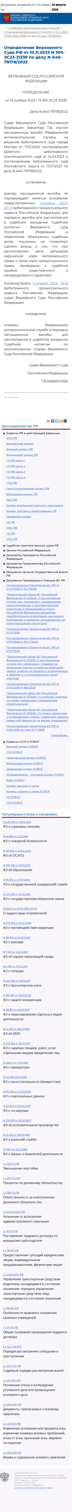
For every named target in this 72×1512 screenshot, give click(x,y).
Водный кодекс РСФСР (22, 746)
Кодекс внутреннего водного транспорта (34, 505)
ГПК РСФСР (14, 752)
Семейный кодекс (18, 516)
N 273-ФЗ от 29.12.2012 (16, 865)
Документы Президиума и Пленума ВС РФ (35, 580)
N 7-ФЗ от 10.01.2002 (15, 952)
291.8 (64, 283)
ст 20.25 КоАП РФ (14, 1211)
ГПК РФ (11, 482)
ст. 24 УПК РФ (11, 1380)
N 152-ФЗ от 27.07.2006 (17, 1091)
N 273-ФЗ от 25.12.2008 (17, 923)
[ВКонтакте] (53, 419)
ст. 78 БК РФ (11, 1250)
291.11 (8, 208)
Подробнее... (60, 735)
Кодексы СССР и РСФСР (22, 741)
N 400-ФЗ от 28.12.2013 (17, 822)
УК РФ (10, 533)
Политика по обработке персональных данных (33, 1488)
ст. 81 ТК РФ (10, 1231)
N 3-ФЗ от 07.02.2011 (15, 966)
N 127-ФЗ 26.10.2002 (15, 1077)
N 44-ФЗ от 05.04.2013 (16, 1106)
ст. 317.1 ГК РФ (11, 1178)
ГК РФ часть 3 (15, 471)
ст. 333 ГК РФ (11, 1163)
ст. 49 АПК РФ (12, 1423)
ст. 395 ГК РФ (11, 1192)
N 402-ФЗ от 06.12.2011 (16, 980)
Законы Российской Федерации (28, 550)
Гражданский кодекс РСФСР (26, 757)
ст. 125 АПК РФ (12, 1452)
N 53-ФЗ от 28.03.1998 (16, 1134)
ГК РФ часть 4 (15, 477)
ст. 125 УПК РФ (12, 1366)
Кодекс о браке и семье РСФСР (28, 791)
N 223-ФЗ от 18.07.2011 (16, 1043)
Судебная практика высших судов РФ (32, 545)
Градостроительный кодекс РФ (27, 488)
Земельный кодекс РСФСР (24, 769)
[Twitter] (57, 419)
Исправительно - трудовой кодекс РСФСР (35, 774)
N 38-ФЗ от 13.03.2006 (16, 937)
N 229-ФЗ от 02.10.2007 (17, 1120)
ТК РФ (10, 522)
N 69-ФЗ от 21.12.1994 (15, 836)
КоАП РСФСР (15, 780)
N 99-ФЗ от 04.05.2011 (16, 1009)
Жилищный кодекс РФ (22, 494)
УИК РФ (11, 527)
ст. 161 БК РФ (11, 1308)
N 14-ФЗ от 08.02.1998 (16, 1029)
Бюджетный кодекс (19, 443)
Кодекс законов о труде (22, 785)
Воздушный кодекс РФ (22, 454)
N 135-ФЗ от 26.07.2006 (17, 995)
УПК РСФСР (14, 802)
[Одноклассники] (61, 419)
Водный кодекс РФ (19, 449)
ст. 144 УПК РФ (12, 1346)
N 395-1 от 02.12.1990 (15, 1149)
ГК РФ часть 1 (15, 460)
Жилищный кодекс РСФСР (24, 763)
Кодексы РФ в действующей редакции (33, 433)
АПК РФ (11, 438)
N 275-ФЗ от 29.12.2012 (16, 894)
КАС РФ (11, 499)
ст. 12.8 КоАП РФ (13, 1274)
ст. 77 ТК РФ (10, 1327)
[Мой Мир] (65, 419)
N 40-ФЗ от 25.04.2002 (17, 850)
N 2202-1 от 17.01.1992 (15, 1062)
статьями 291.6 (53, 203)
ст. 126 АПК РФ (12, 1404)
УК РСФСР (13, 797)
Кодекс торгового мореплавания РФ (31, 511)
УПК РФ (11, 539)
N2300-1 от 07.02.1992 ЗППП (20, 908)
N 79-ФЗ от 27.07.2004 (16, 879)
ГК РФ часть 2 (15, 466)
